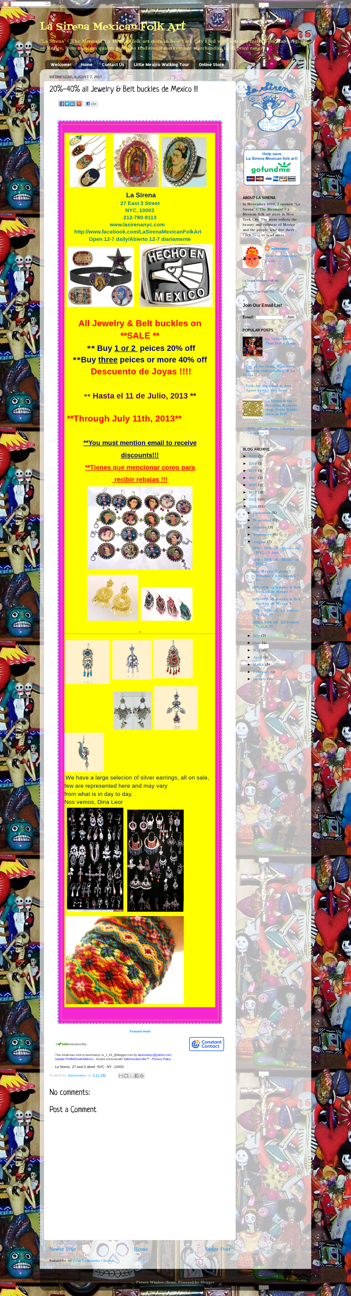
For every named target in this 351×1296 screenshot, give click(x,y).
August (260, 541)
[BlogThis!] (126, 1075)
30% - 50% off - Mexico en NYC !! (275, 561)
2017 (253, 477)
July (257, 635)
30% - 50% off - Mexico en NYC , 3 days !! (275, 550)
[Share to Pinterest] (142, 1075)
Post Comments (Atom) (93, 1260)
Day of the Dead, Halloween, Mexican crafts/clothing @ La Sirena (269, 370)
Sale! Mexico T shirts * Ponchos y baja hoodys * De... (275, 575)
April (258, 657)
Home (87, 64)
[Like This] (91, 105)
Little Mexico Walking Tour (161, 64)
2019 (253, 463)
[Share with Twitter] (67, 106)
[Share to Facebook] (136, 1075)
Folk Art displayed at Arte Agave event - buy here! (268, 387)
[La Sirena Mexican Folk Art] (245, 286)
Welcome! (60, 64)
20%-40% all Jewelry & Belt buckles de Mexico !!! (276, 589)
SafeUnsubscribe (134, 1059)
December (262, 512)
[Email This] (121, 1075)
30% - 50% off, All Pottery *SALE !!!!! (275, 612)
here (256, 235)
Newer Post (62, 1249)
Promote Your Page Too (258, 291)
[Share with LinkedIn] (72, 106)
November (263, 520)
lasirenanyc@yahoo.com (154, 1055)
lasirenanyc (279, 248)
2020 (253, 456)
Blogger (207, 1282)
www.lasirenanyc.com (137, 224)
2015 (253, 492)
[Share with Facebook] (62, 106)
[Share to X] (131, 1075)
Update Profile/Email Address (74, 1059)
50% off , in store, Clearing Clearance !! (271, 430)
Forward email (140, 1031)
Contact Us (113, 64)
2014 (253, 499)
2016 (253, 485)
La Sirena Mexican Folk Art (113, 27)
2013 (253, 506)
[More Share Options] (79, 106)
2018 (253, 470)
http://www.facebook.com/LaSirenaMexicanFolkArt (137, 232)
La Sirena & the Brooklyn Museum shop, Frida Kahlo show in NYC (281, 408)
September (263, 534)
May (257, 650)
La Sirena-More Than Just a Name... (282, 340)
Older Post (217, 1249)
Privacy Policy (161, 1059)
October (260, 527)
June (257, 642)
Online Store (211, 64)
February (262, 671)
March (259, 664)
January (260, 679)
